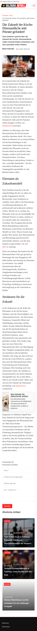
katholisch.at (21, 386)
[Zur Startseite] (13, 7)
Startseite (5, 15)
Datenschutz (6, 627)
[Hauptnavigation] (33, 5)
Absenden (7, 506)
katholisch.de (7, 126)
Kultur (11, 15)
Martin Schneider (8, 49)
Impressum (5, 623)
